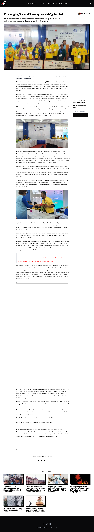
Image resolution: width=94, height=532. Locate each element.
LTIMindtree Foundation (49, 450)
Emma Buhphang (85, 13)
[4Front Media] (11, 3)
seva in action (42, 451)
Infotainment (42, 3)
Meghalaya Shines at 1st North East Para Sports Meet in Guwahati (35, 261)
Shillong (49, 451)
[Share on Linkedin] (44, 460)
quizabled (34, 451)
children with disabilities (28, 450)
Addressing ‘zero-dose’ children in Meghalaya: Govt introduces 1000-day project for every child (43, 258)
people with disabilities (23, 451)
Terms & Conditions (58, 520)
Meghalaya (60, 450)
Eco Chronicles (64, 3)
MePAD (66, 450)
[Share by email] (47, 460)
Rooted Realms (52, 3)
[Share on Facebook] (41, 460)
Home (31, 520)
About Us (37, 520)
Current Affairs (31, 3)
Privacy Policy (46, 520)
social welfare (57, 451)
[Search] (90, 3)
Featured (39, 450)
